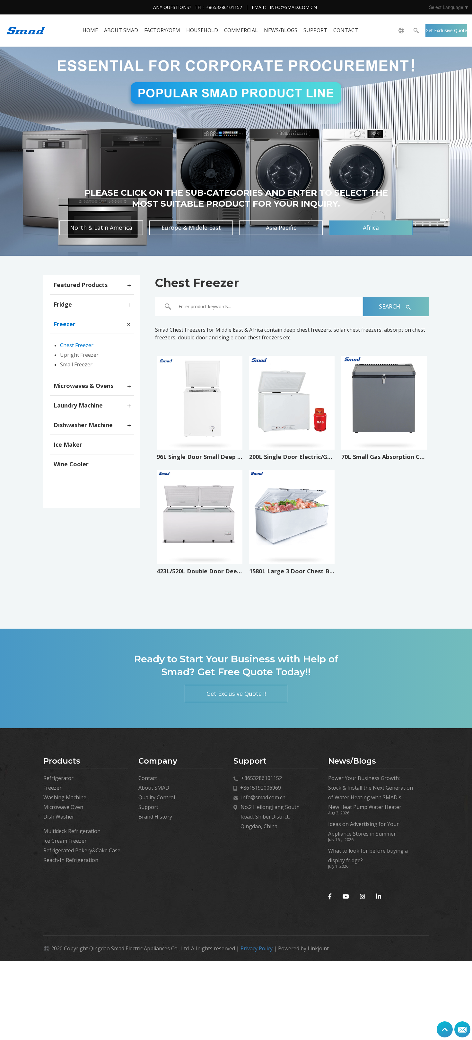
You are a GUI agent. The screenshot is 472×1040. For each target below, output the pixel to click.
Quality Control (156, 797)
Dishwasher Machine (83, 425)
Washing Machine (64, 797)
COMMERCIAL (241, 30)
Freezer (64, 324)
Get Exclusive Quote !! (446, 32)
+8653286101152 (224, 7)
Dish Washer (58, 816)
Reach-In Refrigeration (70, 860)
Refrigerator (58, 778)
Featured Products (81, 285)
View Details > (201, 430)
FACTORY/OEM (162, 30)
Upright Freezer (79, 354)
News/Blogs (280, 30)
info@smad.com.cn (293, 7)
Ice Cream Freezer (65, 840)
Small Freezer (76, 364)
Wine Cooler (71, 464)
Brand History (155, 816)
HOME (90, 30)
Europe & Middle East (191, 227)
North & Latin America (101, 227)
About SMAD (121, 30)
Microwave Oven (63, 807)
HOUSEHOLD (202, 30)
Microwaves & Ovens (83, 386)
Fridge (63, 304)
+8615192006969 (260, 787)
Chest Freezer (76, 345)
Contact (345, 30)
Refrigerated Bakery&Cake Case (81, 850)
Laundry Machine (78, 405)
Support (315, 30)
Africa (371, 227)
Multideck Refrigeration (72, 831)
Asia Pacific (281, 227)
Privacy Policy (256, 948)
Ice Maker (68, 444)
